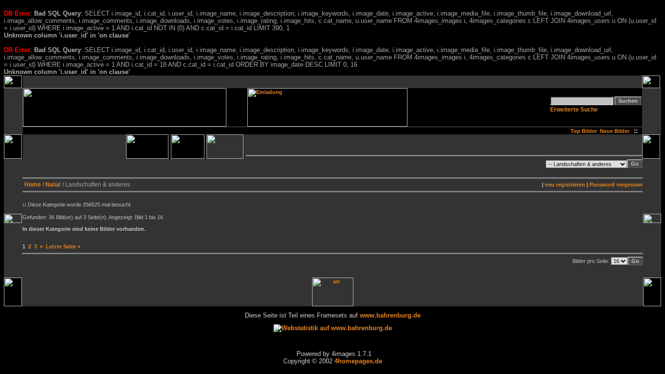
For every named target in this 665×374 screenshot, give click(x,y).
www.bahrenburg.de (390, 315)
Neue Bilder (616, 131)
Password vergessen (616, 184)
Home (32, 184)
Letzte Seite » (63, 246)
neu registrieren (565, 184)
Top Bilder (584, 131)
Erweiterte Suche (574, 109)
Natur (53, 184)
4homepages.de (358, 361)
